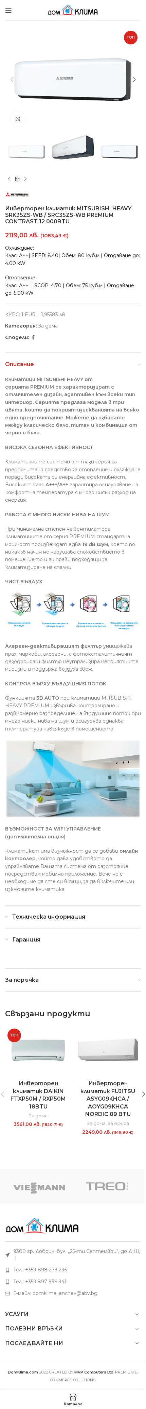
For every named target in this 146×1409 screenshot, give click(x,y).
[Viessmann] (39, 1186)
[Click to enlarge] (17, 119)
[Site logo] (73, 9)
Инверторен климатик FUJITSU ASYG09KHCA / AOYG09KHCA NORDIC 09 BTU (107, 1098)
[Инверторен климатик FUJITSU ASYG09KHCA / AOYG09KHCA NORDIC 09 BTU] (108, 1051)
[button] (12, 79)
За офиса (118, 1123)
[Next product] (25, 179)
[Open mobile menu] (8, 10)
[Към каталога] (17, 179)
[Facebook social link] (33, 337)
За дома (48, 326)
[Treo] (107, 1186)
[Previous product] (9, 179)
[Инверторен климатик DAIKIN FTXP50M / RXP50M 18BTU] (38, 1051)
